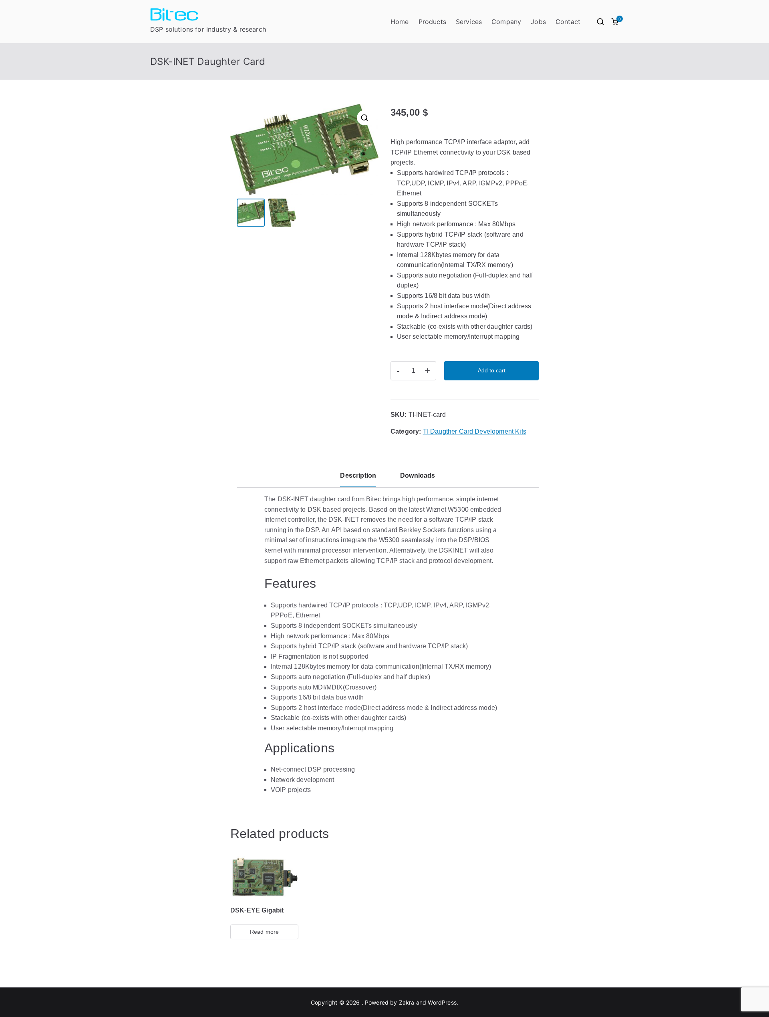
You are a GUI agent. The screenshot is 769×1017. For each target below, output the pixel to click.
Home (400, 22)
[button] (364, 117)
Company (506, 22)
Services (469, 22)
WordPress (442, 1002)
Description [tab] (358, 475)
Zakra (407, 1002)
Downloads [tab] (417, 475)
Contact (568, 22)
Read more (264, 932)
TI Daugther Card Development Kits (474, 431)
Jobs (538, 22)
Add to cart (491, 370)
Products (432, 22)
